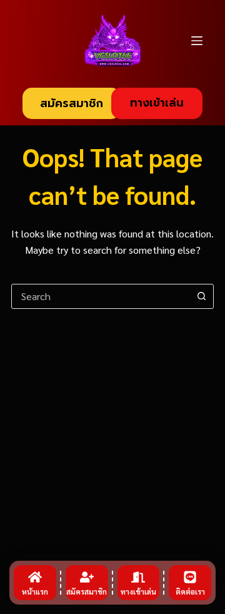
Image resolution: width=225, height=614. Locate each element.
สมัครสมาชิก (71, 103)
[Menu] (196, 40)
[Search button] (201, 296)
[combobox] (100, 296)
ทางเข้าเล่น (157, 103)
